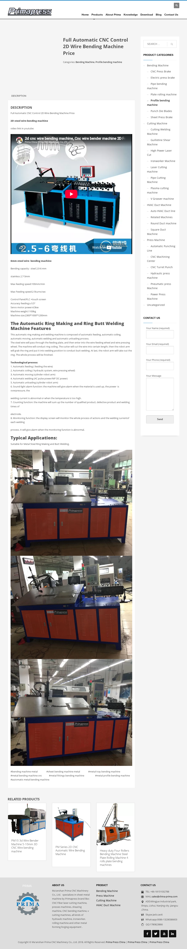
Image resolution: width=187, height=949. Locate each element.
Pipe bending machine (157, 86)
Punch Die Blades (161, 111)
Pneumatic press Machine (159, 286)
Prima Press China (115, 942)
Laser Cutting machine (157, 169)
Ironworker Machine (163, 161)
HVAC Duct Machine (159, 205)
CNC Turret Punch (162, 267)
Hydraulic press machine (158, 275)
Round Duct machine (163, 223)
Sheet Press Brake (162, 117)
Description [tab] (18, 95)
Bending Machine (85, 62)
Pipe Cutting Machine (156, 180)
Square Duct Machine (156, 232)
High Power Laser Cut (159, 153)
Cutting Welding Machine (158, 132)
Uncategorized (156, 305)
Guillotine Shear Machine (158, 142)
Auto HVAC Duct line (163, 211)
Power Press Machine (156, 296)
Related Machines (162, 217)
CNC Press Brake (161, 71)
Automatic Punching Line (161, 248)
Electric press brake (163, 77)
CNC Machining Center (158, 259)
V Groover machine (162, 198)
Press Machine (156, 240)
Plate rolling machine (164, 94)
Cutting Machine (157, 123)
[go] (172, 44)
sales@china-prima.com (165, 896)
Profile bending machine (109, 62)
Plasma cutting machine (158, 190)
